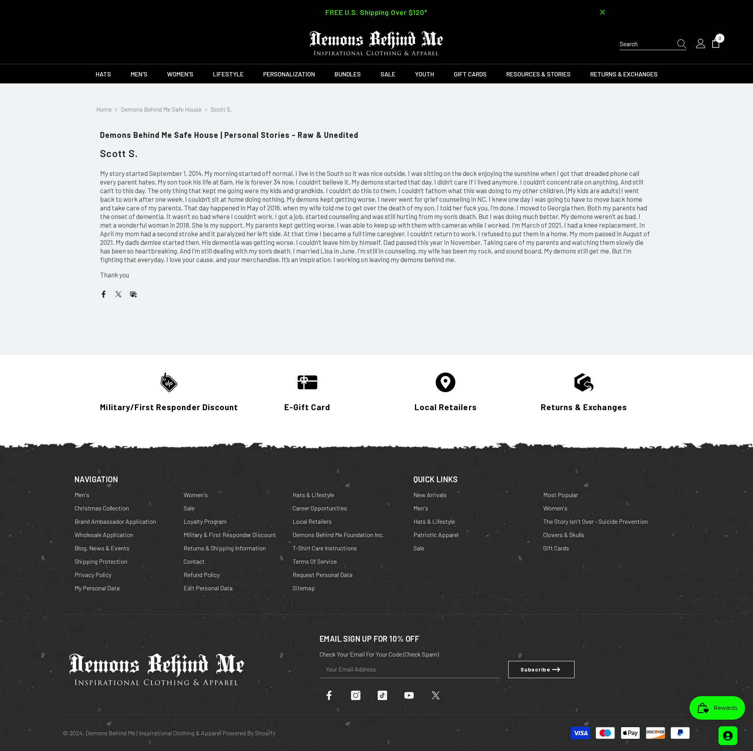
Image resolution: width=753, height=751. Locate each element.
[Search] (653, 44)
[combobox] (645, 44)
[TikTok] (382, 695)
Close (602, 12)
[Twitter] (118, 293)
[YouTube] (409, 695)
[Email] (133, 293)
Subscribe (535, 669)
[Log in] (701, 44)
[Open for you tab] (727, 735)
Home (104, 109)
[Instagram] (355, 695)
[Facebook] (103, 293)
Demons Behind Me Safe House (161, 109)
